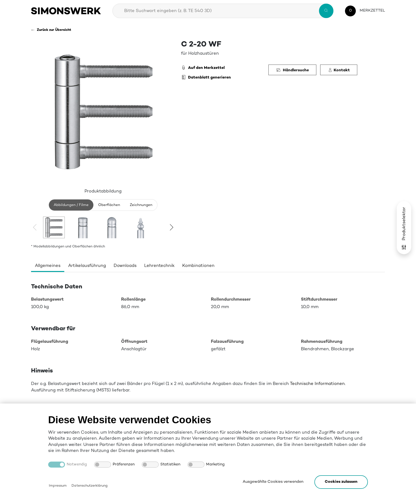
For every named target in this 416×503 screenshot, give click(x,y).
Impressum (58, 486)
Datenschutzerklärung (89, 486)
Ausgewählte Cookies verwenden (273, 482)
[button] (341, 482)
